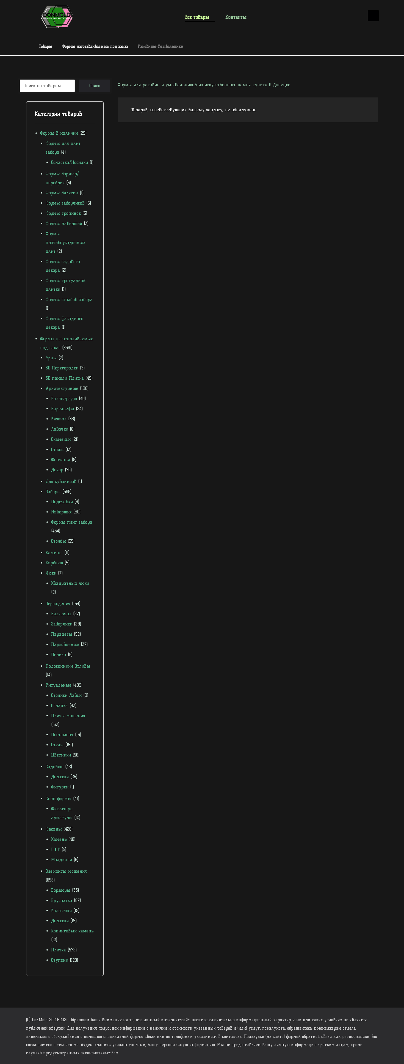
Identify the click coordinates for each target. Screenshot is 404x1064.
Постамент (62, 734)
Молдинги (61, 859)
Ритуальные (58, 685)
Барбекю (54, 562)
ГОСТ (55, 849)
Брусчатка (61, 900)
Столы (57, 449)
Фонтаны (60, 459)
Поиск (94, 85)
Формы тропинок (63, 213)
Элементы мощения (66, 871)
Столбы (58, 541)
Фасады (54, 829)
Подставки (62, 501)
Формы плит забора (71, 522)
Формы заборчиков (65, 203)
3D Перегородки (62, 368)
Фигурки (59, 787)
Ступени (59, 960)
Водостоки (61, 910)
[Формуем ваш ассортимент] (57, 16)
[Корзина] (356, 16)
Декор (57, 469)
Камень (59, 839)
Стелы (57, 744)
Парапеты (61, 634)
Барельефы (62, 408)
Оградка (59, 705)
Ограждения (58, 603)
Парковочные (65, 644)
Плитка (58, 950)
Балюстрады (64, 398)
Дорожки (60, 776)
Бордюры (60, 890)
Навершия (61, 512)
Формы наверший (64, 223)
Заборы (53, 491)
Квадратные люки (70, 583)
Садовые (54, 766)
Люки (51, 573)
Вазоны (59, 418)
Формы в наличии (59, 133)
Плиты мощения (68, 715)
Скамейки (61, 439)
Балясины (61, 613)
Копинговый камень (72, 931)
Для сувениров (61, 481)
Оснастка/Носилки (69, 162)
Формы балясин (62, 192)
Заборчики (61, 624)
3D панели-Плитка (65, 378)
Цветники (61, 755)
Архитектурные (62, 388)
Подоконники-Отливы (68, 666)
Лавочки (59, 429)
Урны (51, 357)
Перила (58, 654)
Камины (54, 552)
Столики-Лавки (66, 695)
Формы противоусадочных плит (65, 242)
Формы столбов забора (69, 299)
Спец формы (58, 798)
